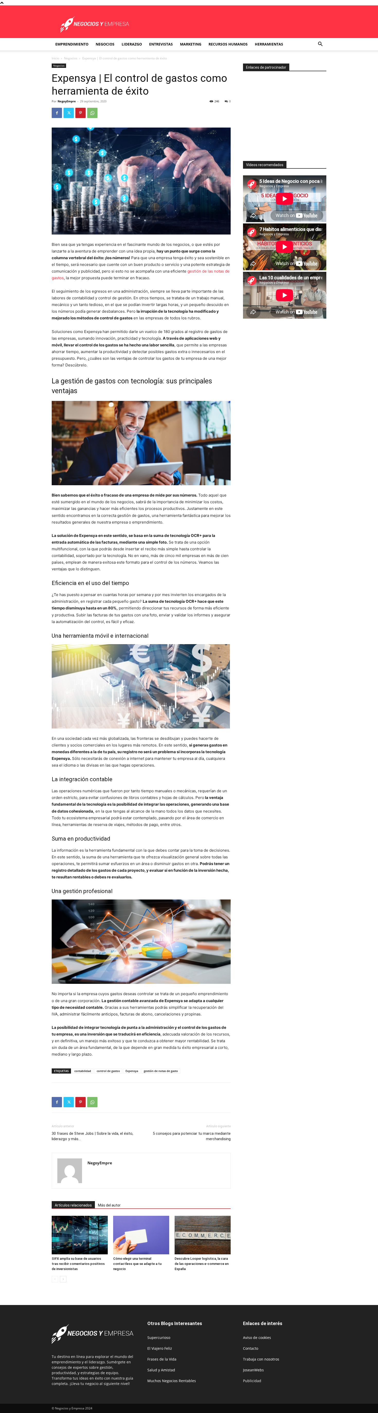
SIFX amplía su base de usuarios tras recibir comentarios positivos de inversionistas (78, 1264)
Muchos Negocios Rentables (171, 1380)
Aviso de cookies (257, 1337)
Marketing (190, 44)
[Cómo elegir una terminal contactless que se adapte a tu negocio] (141, 1235)
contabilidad (82, 1071)
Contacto (250, 1348)
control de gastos (108, 1071)
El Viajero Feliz (159, 1348)
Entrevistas (161, 44)
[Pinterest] (80, 113)
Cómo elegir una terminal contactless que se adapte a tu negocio (137, 1264)
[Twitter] (69, 113)
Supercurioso (158, 1337)
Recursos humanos (228, 44)
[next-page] (63, 1279)
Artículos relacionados (73, 1205)
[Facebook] (57, 113)
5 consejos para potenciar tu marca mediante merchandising (192, 1136)
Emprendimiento (71, 44)
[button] (320, 44)
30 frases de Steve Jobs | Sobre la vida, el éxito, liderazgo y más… (92, 1136)
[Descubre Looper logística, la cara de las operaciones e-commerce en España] (203, 1235)
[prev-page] (55, 1279)
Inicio (55, 58)
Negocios (105, 44)
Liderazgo (132, 44)
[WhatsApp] (92, 113)
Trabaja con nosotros (261, 1359)
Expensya (131, 1071)
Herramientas (269, 44)
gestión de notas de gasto (161, 1071)
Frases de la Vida (161, 1359)
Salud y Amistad (161, 1369)
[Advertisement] (286, 114)
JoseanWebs (253, 1369)
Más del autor (109, 1205)
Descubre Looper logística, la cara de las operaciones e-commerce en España (202, 1264)
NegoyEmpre (67, 101)
